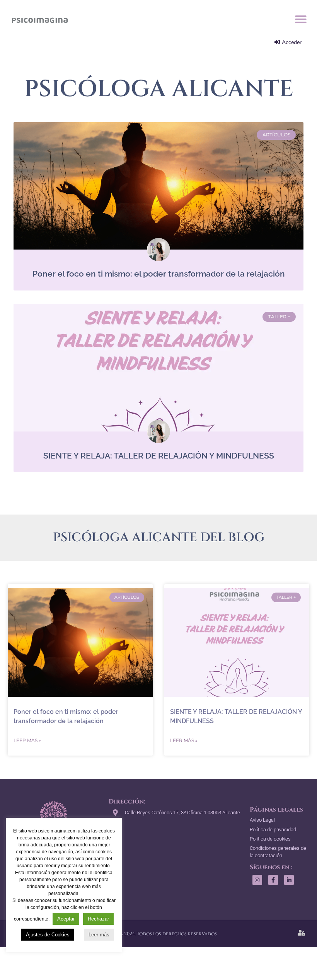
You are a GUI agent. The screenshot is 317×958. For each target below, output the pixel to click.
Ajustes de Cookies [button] (48, 935)
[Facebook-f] (273, 880)
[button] (300, 19)
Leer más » (27, 740)
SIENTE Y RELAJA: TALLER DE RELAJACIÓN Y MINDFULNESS (158, 455)
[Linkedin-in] (289, 880)
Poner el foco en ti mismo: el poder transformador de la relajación (158, 274)
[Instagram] (257, 880)
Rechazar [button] (98, 919)
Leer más (99, 935)
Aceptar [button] (66, 919)
